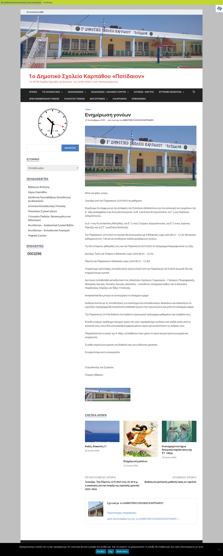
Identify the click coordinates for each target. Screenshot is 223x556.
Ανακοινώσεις (75, 92)
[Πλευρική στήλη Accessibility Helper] (219, 8)
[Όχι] (219, 549)
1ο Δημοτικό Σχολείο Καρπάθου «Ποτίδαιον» (86, 76)
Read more (122, 551)
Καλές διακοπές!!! (95, 446)
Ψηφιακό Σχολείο (37, 235)
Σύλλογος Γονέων (74, 99)
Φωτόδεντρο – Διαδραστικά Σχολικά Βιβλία (50, 225)
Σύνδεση (47, 2)
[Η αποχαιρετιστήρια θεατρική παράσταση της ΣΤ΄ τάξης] (179, 432)
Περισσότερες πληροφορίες (122, 512)
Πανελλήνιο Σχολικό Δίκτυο (42, 211)
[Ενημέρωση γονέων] (140, 439)
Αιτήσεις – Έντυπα (144, 92)
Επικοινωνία (139, 99)
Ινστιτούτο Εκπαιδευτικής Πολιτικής (47, 206)
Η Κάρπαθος (120, 99)
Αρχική (33, 92)
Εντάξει (101, 551)
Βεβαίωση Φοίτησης (39, 186)
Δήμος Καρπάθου (37, 192)
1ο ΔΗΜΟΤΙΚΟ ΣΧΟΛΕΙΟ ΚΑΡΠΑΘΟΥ (137, 120)
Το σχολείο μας (51, 92)
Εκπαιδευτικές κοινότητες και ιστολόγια (21, 2)
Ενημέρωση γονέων (135, 461)
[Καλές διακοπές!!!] (102, 432)
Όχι (110, 551)
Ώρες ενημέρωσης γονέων (44, 99)
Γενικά (88, 109)
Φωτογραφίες (97, 99)
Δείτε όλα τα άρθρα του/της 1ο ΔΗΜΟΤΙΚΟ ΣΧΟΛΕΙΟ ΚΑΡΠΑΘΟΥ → (143, 518)
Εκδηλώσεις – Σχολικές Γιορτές (108, 92)
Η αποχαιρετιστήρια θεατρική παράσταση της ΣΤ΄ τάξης (177, 450)
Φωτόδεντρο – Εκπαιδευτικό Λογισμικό (49, 230)
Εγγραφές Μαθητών (170, 92)
